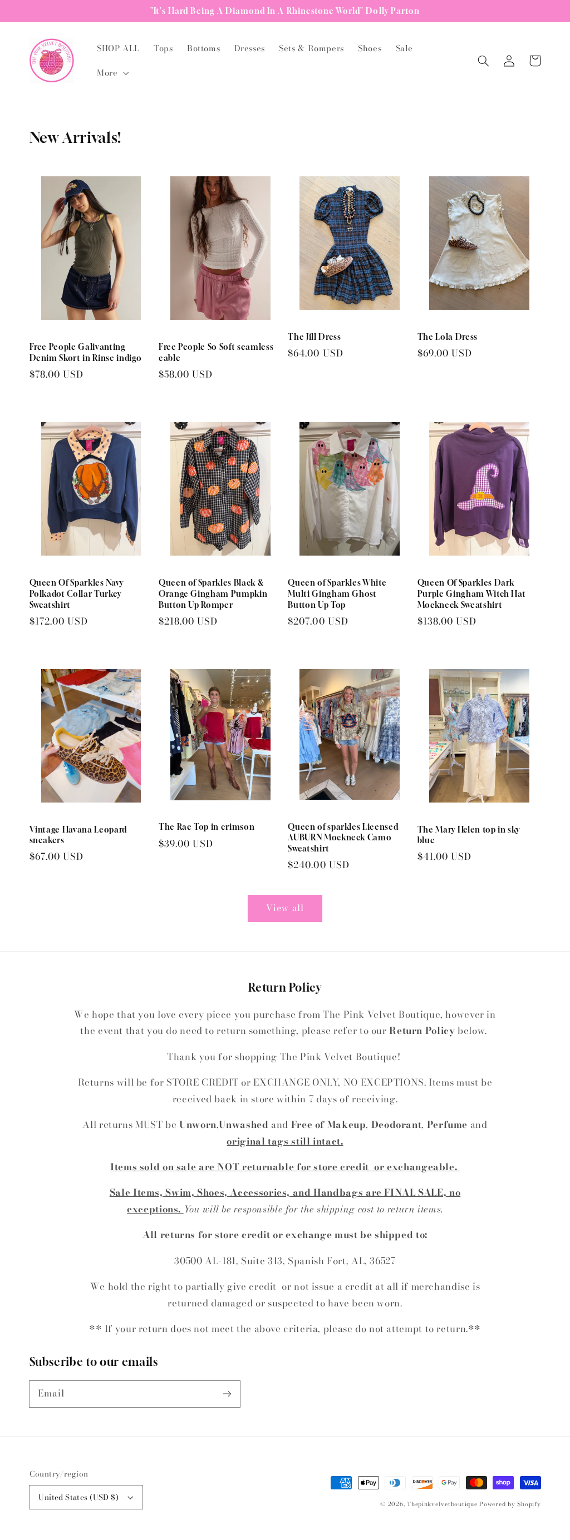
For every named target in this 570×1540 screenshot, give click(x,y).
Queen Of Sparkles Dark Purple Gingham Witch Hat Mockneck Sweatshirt (471, 593)
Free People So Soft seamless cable (216, 352)
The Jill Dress (314, 336)
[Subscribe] (226, 1394)
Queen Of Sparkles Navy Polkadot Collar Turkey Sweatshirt (77, 593)
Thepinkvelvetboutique (442, 1503)
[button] (111, 73)
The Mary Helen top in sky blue (468, 835)
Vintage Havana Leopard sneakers (78, 835)
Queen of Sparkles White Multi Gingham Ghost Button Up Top (337, 593)
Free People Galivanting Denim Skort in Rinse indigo (86, 352)
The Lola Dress (447, 336)
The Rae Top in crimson (207, 826)
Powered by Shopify (509, 1503)
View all (284, 907)
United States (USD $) (78, 1497)
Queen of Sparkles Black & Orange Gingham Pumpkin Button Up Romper (213, 593)
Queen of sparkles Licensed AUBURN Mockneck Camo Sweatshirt (343, 837)
